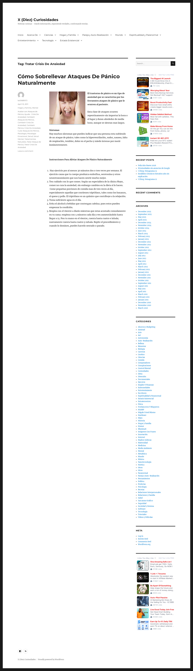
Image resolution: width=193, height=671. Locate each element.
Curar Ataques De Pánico (28, 131)
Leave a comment (25, 151)
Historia (141, 421)
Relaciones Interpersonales (149, 492)
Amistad (141, 330)
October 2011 (143, 280)
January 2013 (143, 239)
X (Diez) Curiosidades (38, 19)
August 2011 (143, 286)
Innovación (143, 434)
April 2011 (142, 291)
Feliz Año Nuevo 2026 (147, 165)
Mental (35, 108)
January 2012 (143, 272)
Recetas (141, 490)
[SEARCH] (173, 63)
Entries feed (143, 539)
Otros (140, 467)
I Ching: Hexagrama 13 (147, 171)
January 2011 (143, 300)
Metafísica (142, 454)
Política (141, 481)
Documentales (144, 379)
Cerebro (141, 354)
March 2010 (143, 308)
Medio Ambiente (145, 448)
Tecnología (47, 40)
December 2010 (144, 302)
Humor (141, 426)
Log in (140, 536)
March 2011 (143, 294)
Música (141, 459)
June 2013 (142, 231)
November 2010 (144, 305)
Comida (141, 360)
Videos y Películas (145, 517)
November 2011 (144, 278)
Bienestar (142, 346)
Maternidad (143, 443)
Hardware (142, 415)
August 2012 (143, 253)
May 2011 (142, 289)
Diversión (142, 376)
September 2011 (144, 283)
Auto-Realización (145, 341)
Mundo (119, 35)
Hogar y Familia (68, 35)
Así (139, 335)
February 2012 (144, 269)
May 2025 (142, 217)
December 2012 (144, 242)
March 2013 (143, 234)
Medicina (142, 445)
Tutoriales (142, 514)
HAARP (141, 410)
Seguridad (142, 503)
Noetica (141, 465)
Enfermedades (144, 388)
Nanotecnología (144, 462)
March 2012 (143, 267)
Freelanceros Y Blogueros (148, 407)
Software (141, 509)
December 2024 (144, 222)
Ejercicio (141, 382)
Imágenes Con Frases (147, 432)
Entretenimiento (27, 40)
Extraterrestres (144, 401)
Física (140, 404)
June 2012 (142, 258)
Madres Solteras (145, 440)
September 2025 (145, 214)
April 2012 (142, 264)
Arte (140, 332)
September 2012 (144, 250)
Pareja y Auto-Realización (95, 35)
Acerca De (32, 35)
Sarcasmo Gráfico (145, 501)
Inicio (20, 35)
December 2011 (144, 275)
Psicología (22, 133)
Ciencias (48, 35)
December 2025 (144, 211)
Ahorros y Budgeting (146, 327)
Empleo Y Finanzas (146, 385)
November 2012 (144, 245)
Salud (30, 136)
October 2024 (143, 228)
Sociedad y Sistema (146, 506)
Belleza (141, 343)
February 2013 (144, 236)
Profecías (142, 484)
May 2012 (142, 261)
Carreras (141, 352)
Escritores (142, 393)
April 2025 (142, 220)
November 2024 (144, 225)
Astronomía (143, 338)
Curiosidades (143, 371)
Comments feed (144, 542)
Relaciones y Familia (146, 495)
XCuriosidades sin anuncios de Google (154, 168)
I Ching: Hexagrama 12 (147, 179)
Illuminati (142, 429)
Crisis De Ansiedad (32, 128)
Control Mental (144, 368)
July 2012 (141, 256)
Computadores (144, 363)
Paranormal (143, 473)
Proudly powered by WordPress (51, 659)
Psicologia (142, 487)
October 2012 (143, 247)
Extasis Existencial (69, 40)
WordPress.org (144, 544)
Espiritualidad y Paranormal (143, 35)
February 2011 (144, 297)
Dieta (140, 374)
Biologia (141, 349)
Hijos (140, 418)
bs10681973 (22, 100)
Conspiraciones (144, 365)
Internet (141, 437)
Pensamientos (144, 478)
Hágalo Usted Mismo (146, 412)
